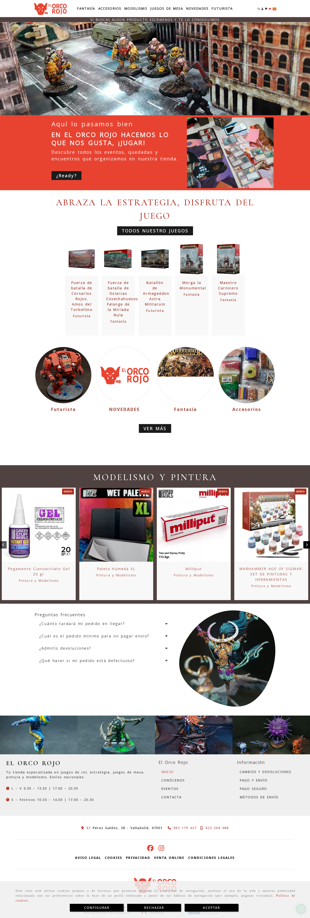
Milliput (193, 568)
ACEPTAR (211, 907)
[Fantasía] (185, 375)
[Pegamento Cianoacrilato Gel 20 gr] (38, 524)
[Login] (270, 8)
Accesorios (109, 8)
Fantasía (86, 8)
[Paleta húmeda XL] (116, 524)
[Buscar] (259, 8)
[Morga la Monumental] (191, 259)
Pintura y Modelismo (39, 580)
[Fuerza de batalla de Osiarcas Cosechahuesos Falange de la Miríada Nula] (118, 259)
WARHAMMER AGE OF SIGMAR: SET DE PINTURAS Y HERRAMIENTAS (271, 574)
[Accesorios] (247, 375)
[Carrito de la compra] (266, 8)
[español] (274, 8)
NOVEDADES (197, 8)
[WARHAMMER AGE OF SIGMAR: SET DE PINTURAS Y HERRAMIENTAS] (271, 524)
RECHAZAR (154, 907)
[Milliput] (193, 524)
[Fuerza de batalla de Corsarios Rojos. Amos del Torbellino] (81, 259)
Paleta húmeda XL (116, 568)
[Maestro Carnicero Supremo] (228, 259)
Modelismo (135, 8)
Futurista (222, 8)
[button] (262, 8)
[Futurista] (63, 375)
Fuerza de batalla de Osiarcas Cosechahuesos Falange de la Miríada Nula (122, 298)
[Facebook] (150, 849)
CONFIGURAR (96, 907)
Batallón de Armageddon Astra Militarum (156, 293)
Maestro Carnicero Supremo (228, 288)
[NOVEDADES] (124, 375)
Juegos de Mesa (166, 8)
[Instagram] (161, 849)
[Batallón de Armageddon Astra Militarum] (155, 259)
